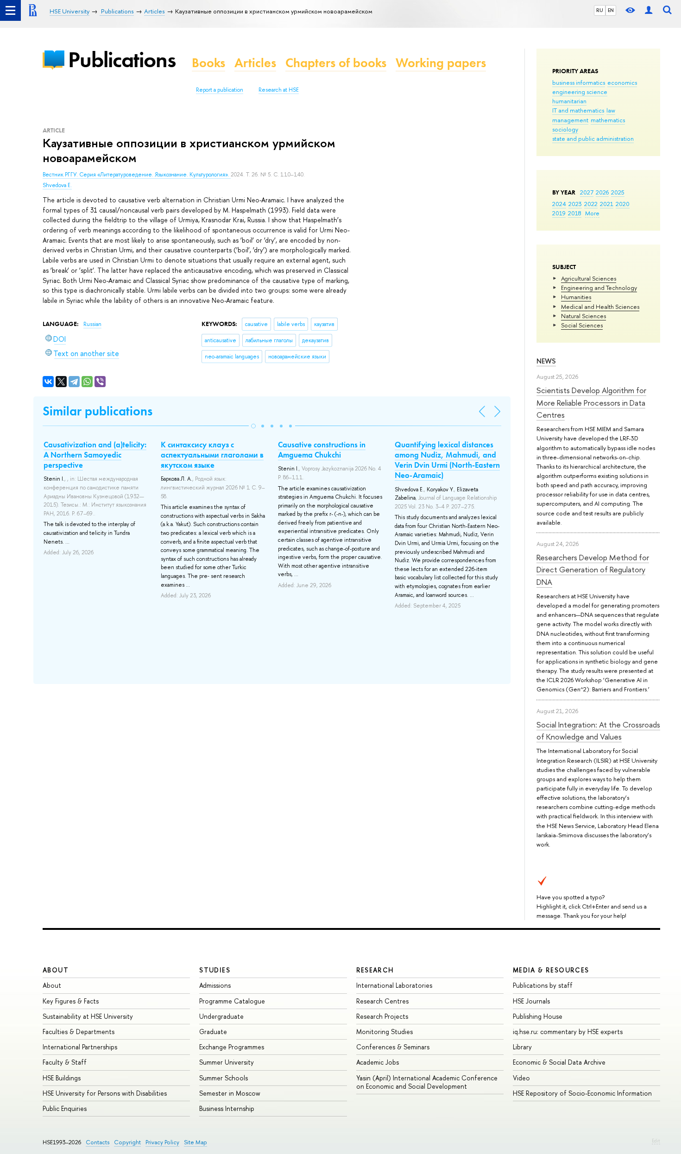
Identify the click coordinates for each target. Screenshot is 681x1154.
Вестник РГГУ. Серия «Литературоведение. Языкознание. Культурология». (137, 174)
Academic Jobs (377, 1062)
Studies (214, 970)
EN (611, 10)
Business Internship (226, 1108)
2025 (617, 192)
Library (522, 1046)
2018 (574, 213)
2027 (586, 192)
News (546, 361)
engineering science (579, 92)
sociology (565, 129)
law (610, 110)
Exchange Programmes (231, 1046)
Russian (92, 324)
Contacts (97, 1142)
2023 (575, 204)
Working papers (441, 63)
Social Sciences (582, 325)
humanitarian (569, 101)
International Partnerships (80, 1046)
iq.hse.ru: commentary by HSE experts (568, 1031)
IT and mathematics (578, 110)
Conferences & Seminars (392, 1046)
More (592, 213)
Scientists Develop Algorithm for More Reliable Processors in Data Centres (591, 402)
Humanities (576, 297)
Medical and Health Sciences (600, 306)
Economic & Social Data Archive (559, 1062)
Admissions (215, 985)
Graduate (213, 1031)
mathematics (608, 120)
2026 (602, 192)
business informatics (578, 82)
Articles (255, 63)
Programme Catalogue (232, 1001)
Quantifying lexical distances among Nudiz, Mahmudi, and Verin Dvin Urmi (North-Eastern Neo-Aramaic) (447, 459)
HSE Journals (531, 1001)
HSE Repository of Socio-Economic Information (582, 1093)
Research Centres (382, 1001)
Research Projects (382, 1016)
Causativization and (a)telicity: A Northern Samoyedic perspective (95, 454)
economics (622, 82)
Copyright (127, 1142)
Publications (122, 59)
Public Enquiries (65, 1108)
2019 (559, 213)
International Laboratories (394, 985)
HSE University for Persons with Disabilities (105, 1093)
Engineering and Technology (599, 287)
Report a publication (219, 90)
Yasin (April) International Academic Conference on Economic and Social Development (427, 1082)
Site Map (195, 1142)
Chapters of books (335, 63)
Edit (656, 1140)
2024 (559, 204)
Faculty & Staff (65, 1062)
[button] (253, 426)
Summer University (226, 1062)
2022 (591, 204)
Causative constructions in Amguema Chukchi (322, 449)
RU (599, 10)
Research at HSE (279, 90)
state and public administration (593, 138)
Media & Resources (551, 970)
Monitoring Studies (384, 1031)
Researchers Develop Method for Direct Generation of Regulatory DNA (592, 569)
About (56, 970)
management (570, 120)
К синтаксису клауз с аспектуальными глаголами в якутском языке (212, 454)
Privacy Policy (162, 1142)
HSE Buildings (62, 1077)
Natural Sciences (583, 316)
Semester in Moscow (229, 1093)
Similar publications (97, 411)
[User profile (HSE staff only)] (649, 10)
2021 (606, 204)
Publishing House (537, 1016)
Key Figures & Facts (71, 1001)
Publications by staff (543, 985)
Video (521, 1077)
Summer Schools (223, 1077)
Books (208, 63)
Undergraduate (221, 1016)
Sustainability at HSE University (88, 1016)
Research (375, 970)
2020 (623, 204)
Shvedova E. (57, 185)
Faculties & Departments (78, 1031)
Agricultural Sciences (588, 278)
